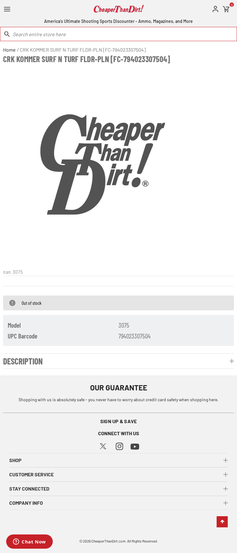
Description (23, 361)
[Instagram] (119, 446)
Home (9, 50)
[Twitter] (103, 445)
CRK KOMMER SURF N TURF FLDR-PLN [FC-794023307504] (83, 50)
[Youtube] (135, 446)
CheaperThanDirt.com (108, 541)
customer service (31, 474)
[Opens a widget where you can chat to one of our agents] (29, 542)
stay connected (29, 488)
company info (26, 503)
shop (15, 460)
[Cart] (226, 9)
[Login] (215, 9)
